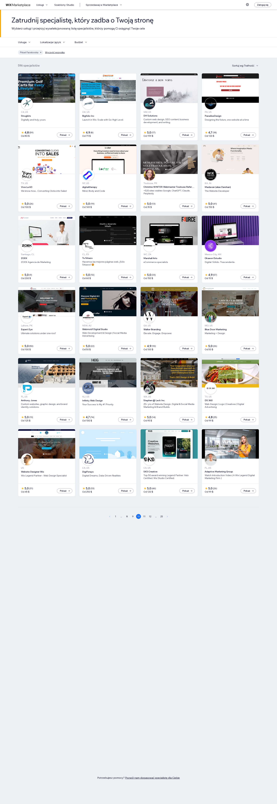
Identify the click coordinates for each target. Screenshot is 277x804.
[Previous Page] (109, 516)
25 (161, 516)
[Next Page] (167, 516)
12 (150, 516)
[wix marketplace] (18, 5)
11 (144, 516)
